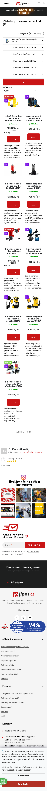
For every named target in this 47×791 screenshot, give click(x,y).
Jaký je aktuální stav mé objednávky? (17, 693)
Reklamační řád (7, 665)
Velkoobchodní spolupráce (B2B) (15, 647)
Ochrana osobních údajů (11, 669)
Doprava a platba (8, 660)
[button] (23, 86)
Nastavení (23, 775)
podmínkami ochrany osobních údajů (20, 553)
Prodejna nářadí (7, 651)
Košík (3, 716)
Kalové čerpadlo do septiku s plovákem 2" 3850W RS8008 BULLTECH (13, 251)
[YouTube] (30, 617)
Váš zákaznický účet (9, 674)
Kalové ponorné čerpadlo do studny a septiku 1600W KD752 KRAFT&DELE (34, 118)
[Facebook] (16, 617)
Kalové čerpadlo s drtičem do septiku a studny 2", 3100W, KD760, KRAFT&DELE (13, 118)
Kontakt (4, 678)
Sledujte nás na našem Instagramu (24, 483)
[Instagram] (23, 617)
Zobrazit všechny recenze (31, 452)
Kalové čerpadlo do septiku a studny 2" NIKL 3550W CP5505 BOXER (34, 186)
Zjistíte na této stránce (14, 742)
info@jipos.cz (18, 582)
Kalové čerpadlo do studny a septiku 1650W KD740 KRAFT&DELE (34, 319)
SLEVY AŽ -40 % (26, 10)
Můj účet (4, 711)
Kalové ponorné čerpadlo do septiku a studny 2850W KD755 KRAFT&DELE (34, 251)
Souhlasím (23, 784)
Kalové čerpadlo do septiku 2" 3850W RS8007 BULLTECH (13, 186)
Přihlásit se (35, 545)
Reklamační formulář (10, 698)
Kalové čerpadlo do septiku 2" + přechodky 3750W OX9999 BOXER (13, 384)
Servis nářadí (6, 707)
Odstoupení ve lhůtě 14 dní (12, 702)
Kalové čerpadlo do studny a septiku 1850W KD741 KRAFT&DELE (13, 319)
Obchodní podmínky (10, 656)
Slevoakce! (24, 13)
